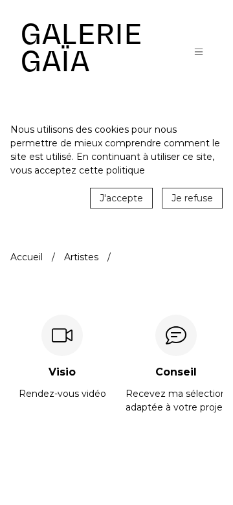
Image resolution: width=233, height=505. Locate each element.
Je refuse (192, 198)
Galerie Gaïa (81, 48)
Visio (62, 372)
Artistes (81, 257)
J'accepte (121, 198)
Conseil (176, 372)
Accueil (26, 257)
